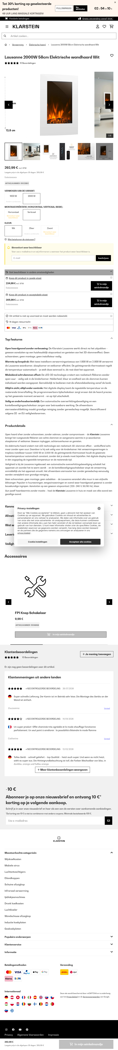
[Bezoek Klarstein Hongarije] (6, 1004)
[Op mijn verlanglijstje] (111, 55)
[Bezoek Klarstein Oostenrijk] (12, 997)
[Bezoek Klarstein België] (41, 1004)
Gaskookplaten (13, 928)
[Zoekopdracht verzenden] (5, 36)
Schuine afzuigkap (15, 884)
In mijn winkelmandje (101, 286)
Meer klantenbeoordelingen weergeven (63, 769)
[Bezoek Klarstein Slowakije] (46, 997)
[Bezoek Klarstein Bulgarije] (29, 1004)
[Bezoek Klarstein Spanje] (35, 997)
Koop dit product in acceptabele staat (28, 294)
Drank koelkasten (14, 903)
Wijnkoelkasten (13, 859)
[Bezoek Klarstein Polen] (12, 1004)
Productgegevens (11, 177)
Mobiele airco (12, 865)
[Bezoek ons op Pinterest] (27, 1029)
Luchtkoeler (11, 909)
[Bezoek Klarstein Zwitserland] (18, 997)
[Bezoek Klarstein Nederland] (46, 1004)
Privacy (9, 1034)
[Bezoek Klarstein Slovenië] (6, 1010)
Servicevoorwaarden (91, 997)
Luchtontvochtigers (15, 871)
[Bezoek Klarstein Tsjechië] (52, 997)
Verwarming (18, 45)
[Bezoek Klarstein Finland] (35, 1004)
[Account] (97, 26)
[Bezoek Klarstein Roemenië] (23, 1004)
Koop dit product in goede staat (25, 278)
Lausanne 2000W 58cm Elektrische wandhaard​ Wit (75, 45)
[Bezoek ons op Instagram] (6, 1029)
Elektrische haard (37, 45)
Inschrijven (103, 258)
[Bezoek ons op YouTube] (20, 1029)
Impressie (53, 1034)
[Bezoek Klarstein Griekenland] (12, 1010)
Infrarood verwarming (17, 890)
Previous (9, 105)
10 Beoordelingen (28, 63)
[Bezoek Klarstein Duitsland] (6, 997)
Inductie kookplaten (15, 922)
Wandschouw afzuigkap (18, 916)
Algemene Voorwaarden (30, 1034)
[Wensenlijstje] (104, 26)
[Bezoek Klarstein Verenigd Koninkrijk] (41, 997)
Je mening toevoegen (98, 654)
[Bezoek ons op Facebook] (13, 1029)
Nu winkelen (80, 8)
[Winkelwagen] (111, 26)
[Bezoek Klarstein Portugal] (52, 1004)
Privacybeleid (72, 997)
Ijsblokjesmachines (15, 897)
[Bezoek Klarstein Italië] (29, 997)
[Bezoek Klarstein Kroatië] (18, 1004)
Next (109, 105)
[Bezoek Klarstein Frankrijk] (23, 997)
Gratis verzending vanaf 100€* (97, 18)
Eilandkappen (12, 878)
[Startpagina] (8, 45)
